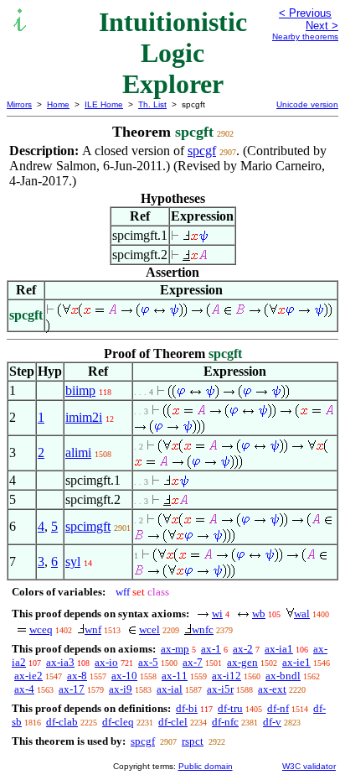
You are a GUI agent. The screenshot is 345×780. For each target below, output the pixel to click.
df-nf (278, 708)
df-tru (230, 708)
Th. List (152, 104)
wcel (149, 629)
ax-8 (77, 675)
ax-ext (272, 689)
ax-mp (175, 648)
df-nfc (225, 721)
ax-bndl (283, 675)
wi (217, 613)
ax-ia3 (60, 662)
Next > (322, 25)
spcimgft (88, 526)
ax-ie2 (28, 675)
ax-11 (175, 675)
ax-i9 (120, 689)
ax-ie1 (296, 662)
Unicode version (307, 104)
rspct (192, 741)
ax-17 (72, 689)
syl (72, 561)
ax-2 (243, 648)
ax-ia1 (279, 648)
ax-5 (148, 662)
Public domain (205, 766)
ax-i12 (226, 675)
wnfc (203, 629)
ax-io (106, 662)
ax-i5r (220, 689)
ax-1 (211, 648)
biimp (80, 390)
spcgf (202, 150)
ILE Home (104, 104)
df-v (272, 721)
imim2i (83, 417)
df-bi (187, 708)
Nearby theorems (305, 36)
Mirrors (19, 104)
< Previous (305, 13)
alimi (78, 452)
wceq (41, 629)
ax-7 (193, 662)
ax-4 (24, 689)
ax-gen (242, 662)
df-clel (173, 721)
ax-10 (124, 675)
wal (302, 613)
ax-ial (170, 689)
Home (58, 104)
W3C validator (309, 766)
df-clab (62, 721)
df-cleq (118, 721)
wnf (93, 629)
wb (258, 613)
